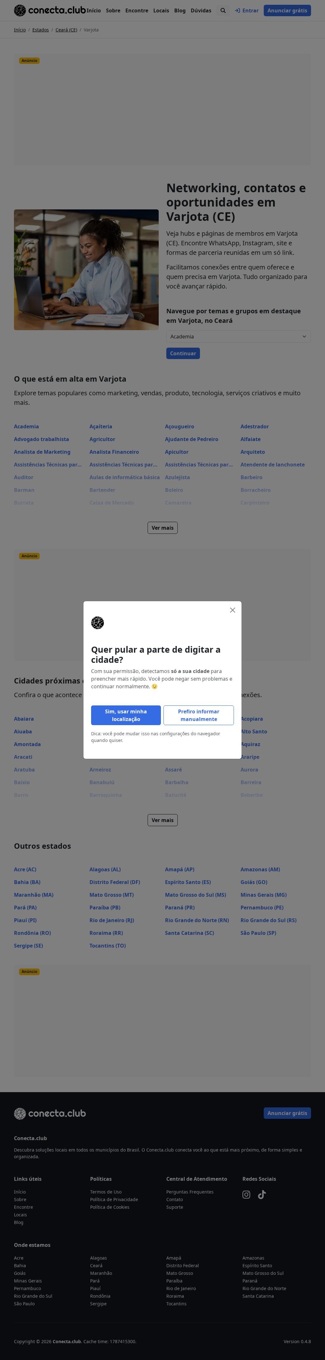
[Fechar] (232, 610)
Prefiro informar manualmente (198, 715)
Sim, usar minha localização (126, 715)
